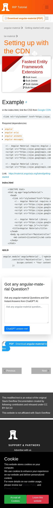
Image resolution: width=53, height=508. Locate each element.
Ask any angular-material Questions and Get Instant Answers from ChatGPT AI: (26, 299)
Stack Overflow (42, 413)
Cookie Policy (30, 485)
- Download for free (24, 346)
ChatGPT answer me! (17, 329)
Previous (10, 371)
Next (44, 371)
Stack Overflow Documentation (17, 401)
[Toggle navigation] (47, 7)
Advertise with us (22, 450)
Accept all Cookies (15, 499)
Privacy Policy (11, 488)
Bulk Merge (31, 87)
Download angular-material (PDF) (25, 18)
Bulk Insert (31, 77)
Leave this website (38, 499)
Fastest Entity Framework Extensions (34, 66)
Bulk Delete (31, 81)
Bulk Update (32, 84)
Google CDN (44, 110)
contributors (17, 404)
